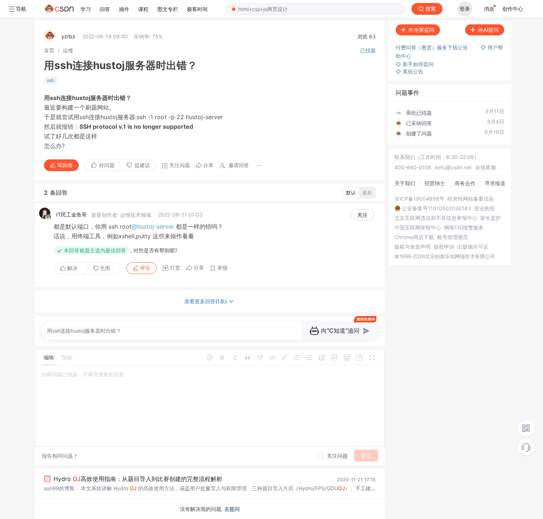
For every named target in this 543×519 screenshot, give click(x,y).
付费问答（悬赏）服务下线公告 (432, 47)
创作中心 (512, 9)
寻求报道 (495, 183)
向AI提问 (488, 30)
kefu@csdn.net (453, 167)
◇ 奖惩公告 (409, 71)
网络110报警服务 (464, 228)
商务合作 (465, 183)
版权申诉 (444, 247)
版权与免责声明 (413, 247)
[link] (49, 50)
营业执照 (484, 208)
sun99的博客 (59, 488)
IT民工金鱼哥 (71, 214)
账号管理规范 (452, 237)
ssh (50, 80)
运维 (68, 50)
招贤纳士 (434, 183)
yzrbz (68, 36)
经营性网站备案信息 (470, 199)
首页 (49, 50)
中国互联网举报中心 (418, 228)
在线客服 (485, 167)
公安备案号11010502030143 (436, 208)
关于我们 (405, 183)
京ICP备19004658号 (419, 199)
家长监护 (490, 218)
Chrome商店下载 (414, 237)
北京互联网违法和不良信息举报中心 (436, 218)
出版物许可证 (472, 247)
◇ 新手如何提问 (415, 64)
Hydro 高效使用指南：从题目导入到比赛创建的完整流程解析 (138, 478)
